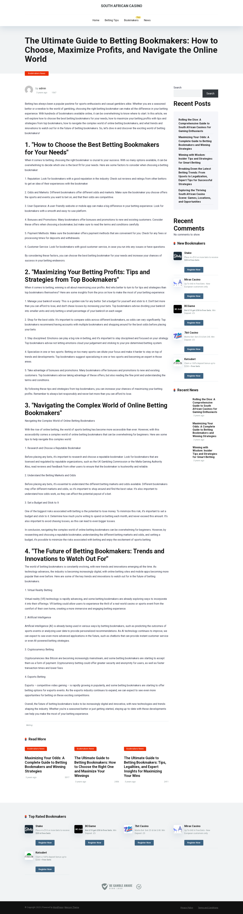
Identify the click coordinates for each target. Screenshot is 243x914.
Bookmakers (131, 20)
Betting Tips (112, 20)
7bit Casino (191, 332)
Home (95, 20)
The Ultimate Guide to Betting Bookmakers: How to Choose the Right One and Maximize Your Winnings (95, 767)
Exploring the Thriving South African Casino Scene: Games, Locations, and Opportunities (195, 196)
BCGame (189, 306)
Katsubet (190, 359)
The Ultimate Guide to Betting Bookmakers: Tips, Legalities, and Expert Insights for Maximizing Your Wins (145, 767)
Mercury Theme (72, 907)
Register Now (193, 270)
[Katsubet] (178, 365)
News (147, 20)
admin (42, 88)
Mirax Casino (192, 279)
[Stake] (178, 259)
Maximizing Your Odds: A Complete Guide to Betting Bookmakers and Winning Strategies (46, 764)
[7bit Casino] (178, 338)
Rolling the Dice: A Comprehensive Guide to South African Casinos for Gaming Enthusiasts (195, 125)
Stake (188, 253)
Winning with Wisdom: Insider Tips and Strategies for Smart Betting (195, 158)
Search (178, 87)
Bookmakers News (36, 73)
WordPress (58, 907)
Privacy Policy (187, 908)
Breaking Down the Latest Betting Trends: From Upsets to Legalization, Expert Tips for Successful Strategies (195, 176)
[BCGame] (178, 312)
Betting (29, 725)
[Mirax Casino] (178, 285)
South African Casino (121, 6)
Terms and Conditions (208, 908)
